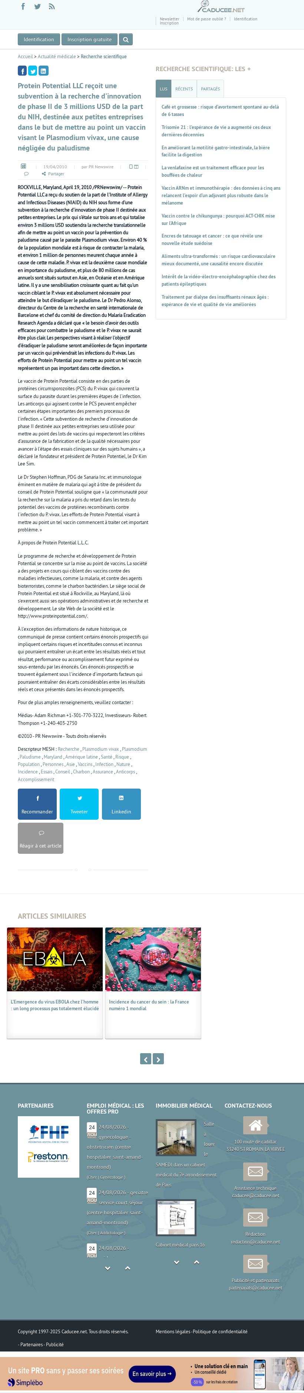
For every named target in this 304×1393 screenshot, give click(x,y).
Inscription (169, 23)
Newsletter (169, 18)
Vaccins (85, 764)
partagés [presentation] (210, 89)
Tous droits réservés (108, 1331)
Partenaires (31, 1344)
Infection (104, 764)
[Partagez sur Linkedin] (44, 71)
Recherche (68, 749)
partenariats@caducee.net (255, 1288)
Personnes (53, 764)
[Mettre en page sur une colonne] (130, 166)
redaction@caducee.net (255, 1242)
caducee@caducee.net (255, 1195)
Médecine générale (125, 1243)
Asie (70, 764)
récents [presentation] (184, 89)
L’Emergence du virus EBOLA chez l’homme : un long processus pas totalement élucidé (55, 1005)
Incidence (28, 772)
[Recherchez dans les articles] (126, 39)
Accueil (25, 56)
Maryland (53, 757)
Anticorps (125, 772)
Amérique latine (81, 757)
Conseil (62, 772)
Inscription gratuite (89, 39)
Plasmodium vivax (100, 749)
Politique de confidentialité (220, 1331)
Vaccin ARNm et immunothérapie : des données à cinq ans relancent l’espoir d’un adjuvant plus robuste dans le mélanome (221, 195)
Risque (122, 757)
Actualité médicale (57, 56)
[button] (26, 173)
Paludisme (30, 757)
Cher (92, 1167)
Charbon (81, 772)
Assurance (103, 772)
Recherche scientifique (104, 56)
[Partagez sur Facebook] (22, 71)
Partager (56, 173)
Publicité (55, 1344)
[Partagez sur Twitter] (32, 71)
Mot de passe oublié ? (206, 18)
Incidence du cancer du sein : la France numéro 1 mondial (149, 1005)
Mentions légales (173, 1331)
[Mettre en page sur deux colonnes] (135, 166)
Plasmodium (134, 749)
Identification (245, 18)
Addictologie (111, 1167)
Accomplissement (36, 779)
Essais (46, 772)
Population (29, 764)
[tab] (163, 88)
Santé (106, 757)
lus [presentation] (163, 89)
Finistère (96, 1243)
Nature (123, 764)
